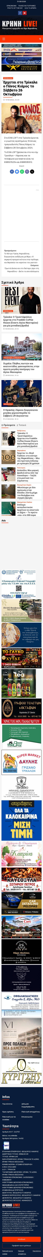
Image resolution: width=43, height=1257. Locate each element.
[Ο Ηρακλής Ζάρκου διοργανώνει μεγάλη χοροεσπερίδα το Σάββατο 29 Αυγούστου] (21, 393)
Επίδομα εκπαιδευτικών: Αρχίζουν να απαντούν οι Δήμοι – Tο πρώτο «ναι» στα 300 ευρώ (28, 510)
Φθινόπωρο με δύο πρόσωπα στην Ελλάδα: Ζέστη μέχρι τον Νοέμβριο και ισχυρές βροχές (27, 492)
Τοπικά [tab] (22, 425)
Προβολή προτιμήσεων (21, 1245)
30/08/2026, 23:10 (12, 329)
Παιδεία (29, 502)
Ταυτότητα (37, 1251)
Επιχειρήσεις (21, 450)
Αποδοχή (21, 1239)
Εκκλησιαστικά (19, 357)
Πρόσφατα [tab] (9, 425)
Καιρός (29, 485)
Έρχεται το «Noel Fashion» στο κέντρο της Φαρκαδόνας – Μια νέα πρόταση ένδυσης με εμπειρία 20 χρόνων (28, 458)
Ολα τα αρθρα (30, 8)
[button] (3, 39)
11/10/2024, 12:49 (12, 100)
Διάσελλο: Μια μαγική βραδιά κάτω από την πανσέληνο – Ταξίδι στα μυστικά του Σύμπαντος (28, 475)
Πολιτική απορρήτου (31, 1111)
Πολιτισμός (21, 468)
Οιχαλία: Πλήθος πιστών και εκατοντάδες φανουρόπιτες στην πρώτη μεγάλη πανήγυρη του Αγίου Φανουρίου (21, 368)
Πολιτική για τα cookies (9, 1118)
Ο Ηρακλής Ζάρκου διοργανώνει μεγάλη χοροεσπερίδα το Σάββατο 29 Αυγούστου (20, 413)
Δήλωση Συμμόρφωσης (28, 1105)
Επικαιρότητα (21, 485)
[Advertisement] (21, 214)
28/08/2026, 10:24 (12, 375)
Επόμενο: (22, 268)
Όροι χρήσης (8, 1111)
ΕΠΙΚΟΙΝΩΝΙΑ (11, 6)
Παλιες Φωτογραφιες (27, 6)
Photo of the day (15, 8)
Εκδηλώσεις (8, 78)
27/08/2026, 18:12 (11, 419)
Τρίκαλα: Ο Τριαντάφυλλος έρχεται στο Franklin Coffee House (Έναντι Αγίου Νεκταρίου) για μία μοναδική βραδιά (20, 321)
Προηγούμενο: (21, 257)
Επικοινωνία (27, 1117)
